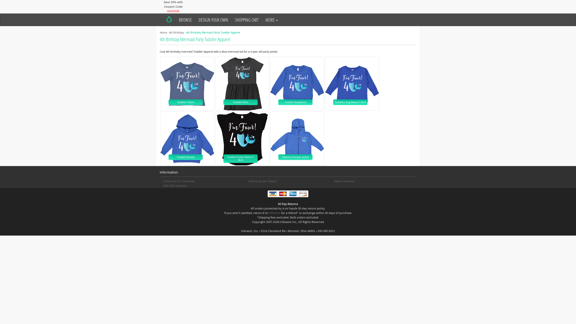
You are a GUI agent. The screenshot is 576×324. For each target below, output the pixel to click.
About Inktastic (344, 181)
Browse (185, 20)
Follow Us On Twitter (263, 181)
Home (163, 32)
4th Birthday (176, 32)
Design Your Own (213, 20)
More (271, 20)
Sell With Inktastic (175, 186)
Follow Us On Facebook (179, 181)
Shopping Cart (247, 20)
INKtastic (275, 213)
